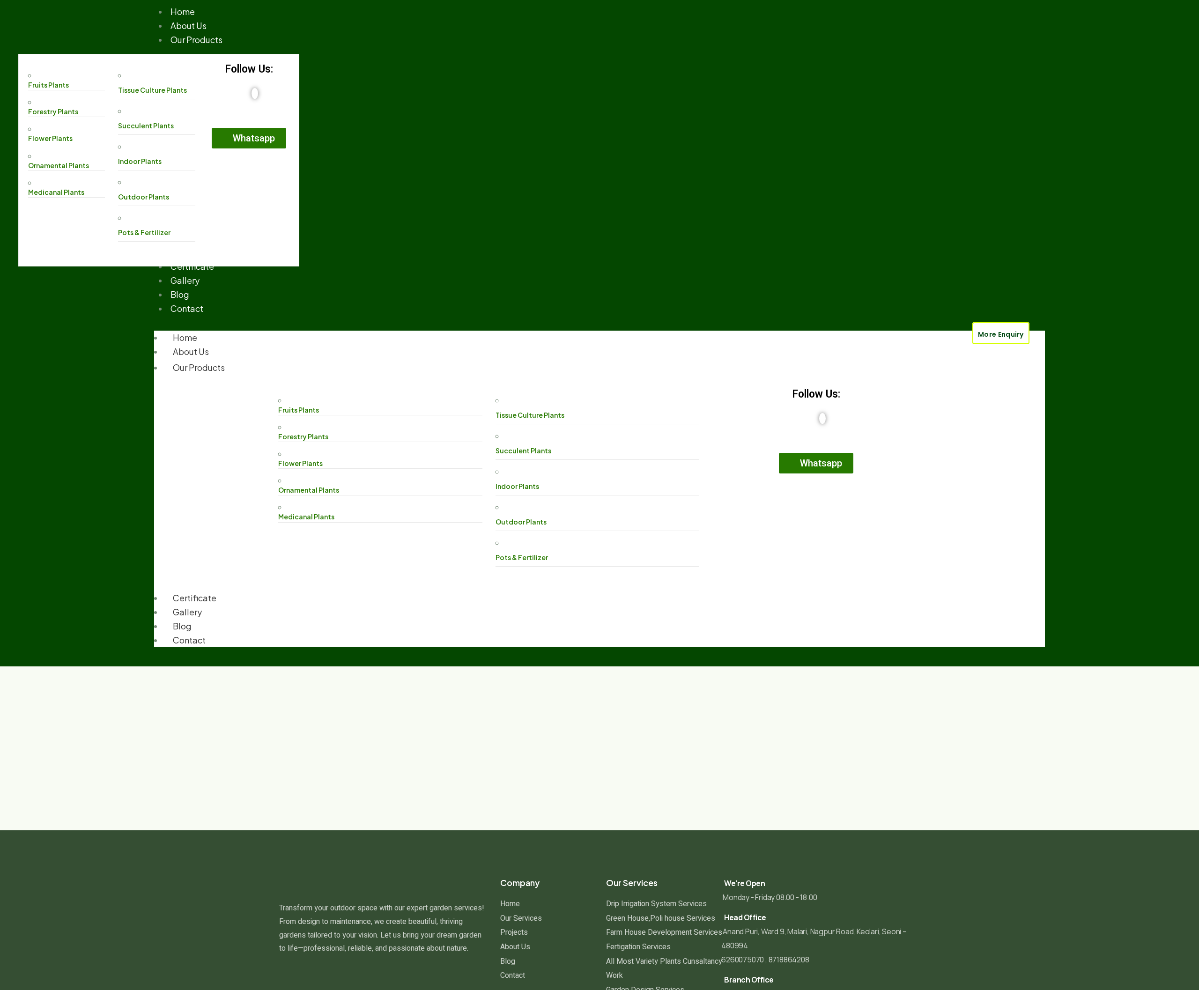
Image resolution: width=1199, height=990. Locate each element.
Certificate (194, 597)
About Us (191, 351)
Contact (189, 640)
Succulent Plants (146, 125)
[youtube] (255, 93)
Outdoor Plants (143, 196)
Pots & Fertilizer (144, 232)
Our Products (199, 367)
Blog (182, 626)
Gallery (187, 611)
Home (185, 337)
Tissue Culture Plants (152, 90)
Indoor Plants (140, 161)
